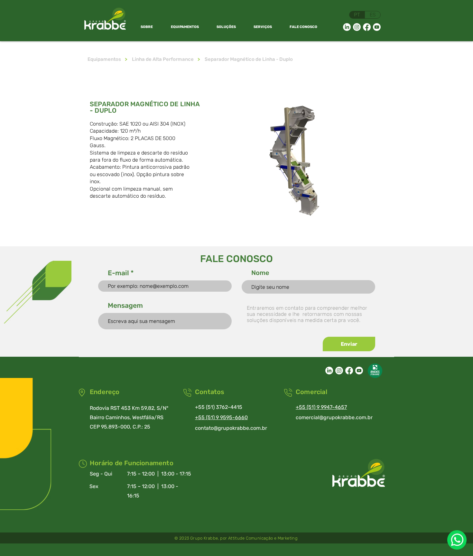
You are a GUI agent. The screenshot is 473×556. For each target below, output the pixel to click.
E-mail (118, 272)
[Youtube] (377, 27)
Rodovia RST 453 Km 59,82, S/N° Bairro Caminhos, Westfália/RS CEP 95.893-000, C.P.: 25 (129, 417)
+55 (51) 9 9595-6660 (221, 417)
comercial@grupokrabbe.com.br (334, 417)
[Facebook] (367, 27)
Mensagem (125, 305)
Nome (260, 272)
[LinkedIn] (347, 27)
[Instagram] (357, 27)
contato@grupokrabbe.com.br (231, 428)
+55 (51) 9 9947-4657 (321, 407)
